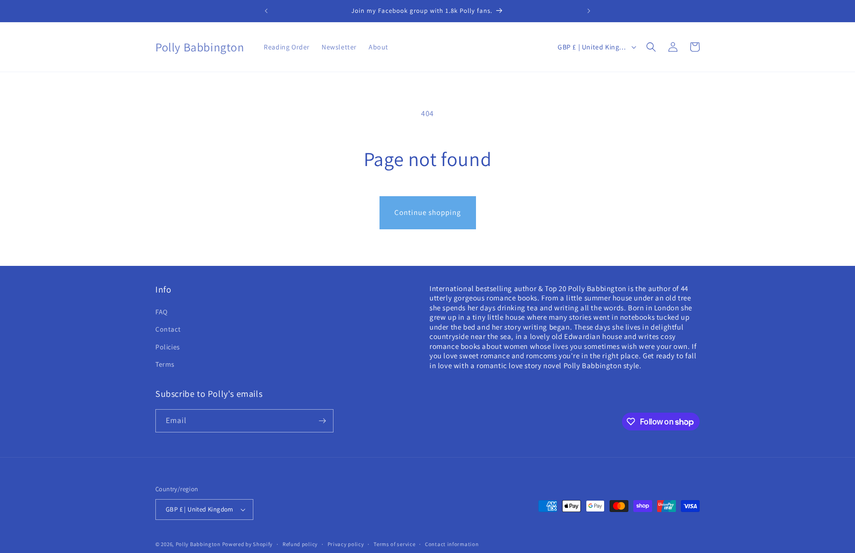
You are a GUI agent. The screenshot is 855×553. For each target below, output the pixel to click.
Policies (167, 346)
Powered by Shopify (247, 544)
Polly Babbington (198, 544)
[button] (651, 47)
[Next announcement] (589, 11)
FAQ (161, 311)
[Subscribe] (322, 420)
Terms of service (394, 544)
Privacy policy (346, 544)
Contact (168, 329)
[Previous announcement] (266, 11)
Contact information (451, 544)
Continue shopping (427, 212)
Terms (165, 364)
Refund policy (300, 544)
